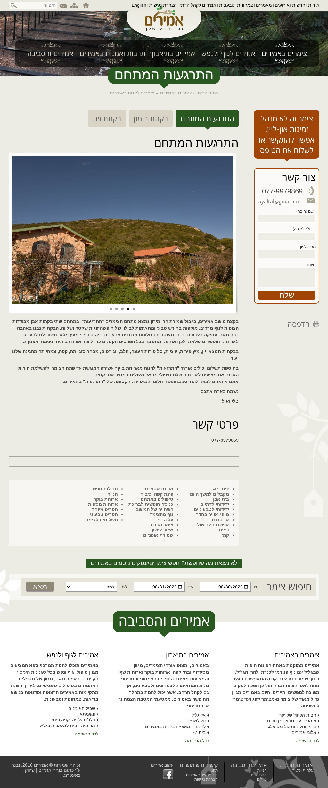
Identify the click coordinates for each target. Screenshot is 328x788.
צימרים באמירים (176, 92)
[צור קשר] (63, 5)
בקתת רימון (151, 118)
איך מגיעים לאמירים (202, 775)
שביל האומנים (81, 708)
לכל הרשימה (307, 740)
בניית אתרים (50, 770)
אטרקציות (259, 775)
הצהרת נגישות (163, 5)
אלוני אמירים (303, 732)
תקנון (213, 770)
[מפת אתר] (74, 5)
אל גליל (199, 715)
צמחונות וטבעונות (236, 5)
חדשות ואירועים (290, 5)
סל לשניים (196, 720)
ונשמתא (87, 714)
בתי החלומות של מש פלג (292, 726)
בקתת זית (107, 118)
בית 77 (199, 732)
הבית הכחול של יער (297, 715)
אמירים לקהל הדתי (198, 5)
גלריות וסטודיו (302, 770)
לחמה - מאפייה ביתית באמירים (175, 726)
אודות (313, 5)
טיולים (262, 779)
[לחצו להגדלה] (122, 230)
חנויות (262, 770)
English (139, 5)
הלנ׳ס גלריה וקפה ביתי (73, 719)
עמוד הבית (208, 92)
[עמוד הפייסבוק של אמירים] (162, 774)
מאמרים (264, 5)
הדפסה (298, 324)
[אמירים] (164, 23)
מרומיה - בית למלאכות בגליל (67, 725)
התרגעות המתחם (207, 118)
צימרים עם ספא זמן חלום (291, 720)
